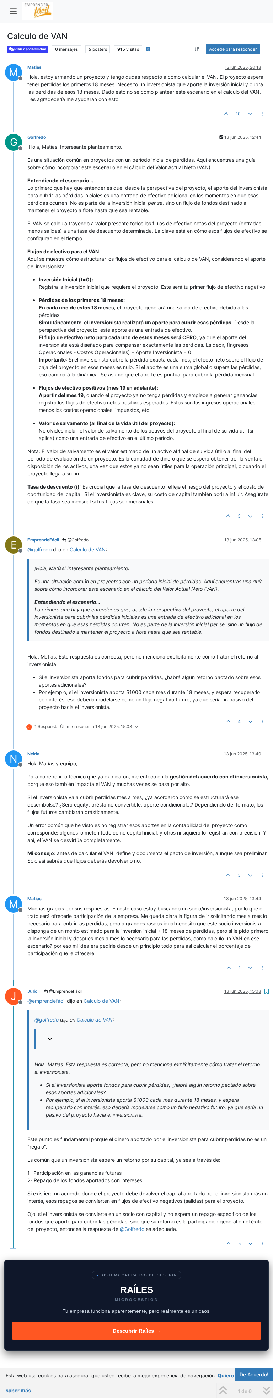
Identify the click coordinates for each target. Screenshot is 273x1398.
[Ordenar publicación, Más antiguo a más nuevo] (197, 49)
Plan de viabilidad (30, 49)
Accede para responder (233, 49)
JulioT (34, 991)
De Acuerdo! (254, 1374)
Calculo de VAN (88, 549)
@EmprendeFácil (65, 991)
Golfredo (36, 137)
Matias (34, 67)
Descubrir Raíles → (137, 1331)
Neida (33, 753)
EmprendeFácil (43, 540)
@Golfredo (77, 540)
